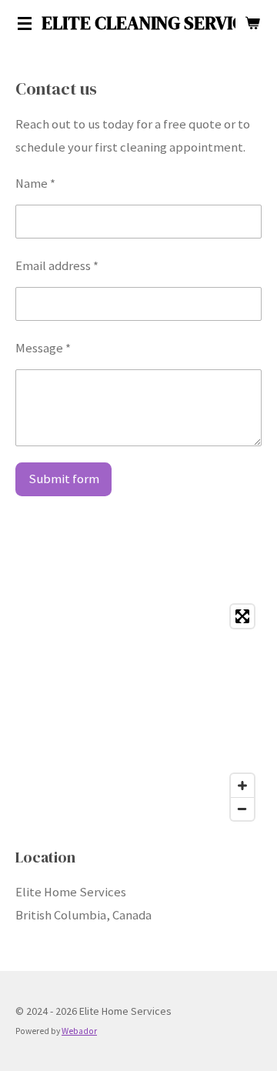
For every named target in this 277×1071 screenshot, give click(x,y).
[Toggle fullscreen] (242, 616)
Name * (35, 183)
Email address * (56, 266)
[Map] (138, 712)
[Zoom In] (242, 785)
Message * (43, 348)
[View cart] (252, 23)
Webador (79, 1031)
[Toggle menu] (25, 23)
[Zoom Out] (242, 808)
